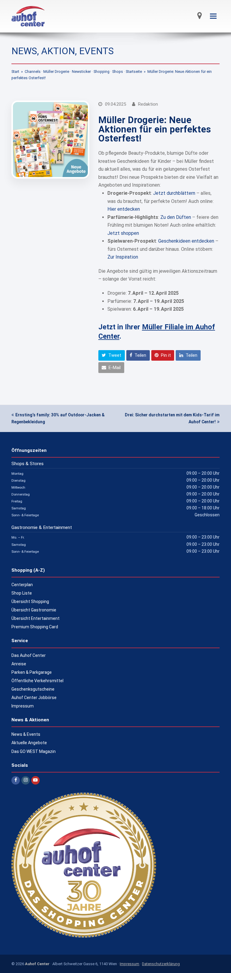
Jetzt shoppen (123, 233)
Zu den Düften (175, 217)
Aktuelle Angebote (29, 742)
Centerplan (22, 584)
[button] (111, 355)
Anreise (18, 663)
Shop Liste (21, 593)
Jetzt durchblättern (174, 193)
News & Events (25, 734)
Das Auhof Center (28, 655)
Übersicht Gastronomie (33, 610)
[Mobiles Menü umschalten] (213, 16)
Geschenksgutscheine (32, 689)
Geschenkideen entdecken (186, 241)
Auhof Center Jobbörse (34, 697)
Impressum (22, 706)
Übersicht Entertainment (35, 618)
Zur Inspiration (122, 257)
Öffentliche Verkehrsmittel (37, 680)
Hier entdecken (123, 209)
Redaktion (148, 104)
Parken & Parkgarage (31, 672)
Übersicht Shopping (30, 601)
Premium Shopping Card (34, 626)
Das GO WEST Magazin (33, 751)
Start (15, 71)
